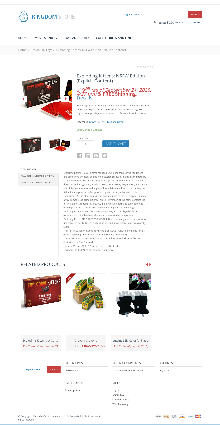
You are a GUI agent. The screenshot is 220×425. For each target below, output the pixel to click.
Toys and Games (77, 38)
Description (28, 169)
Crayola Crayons (86, 340)
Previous (141, 66)
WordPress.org (120, 404)
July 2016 (164, 370)
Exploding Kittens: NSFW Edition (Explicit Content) (91, 50)
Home (22, 50)
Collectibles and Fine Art (117, 38)
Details (84, 97)
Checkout (197, 22)
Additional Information (36, 182)
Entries (118, 394)
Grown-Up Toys (41, 50)
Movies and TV (46, 38)
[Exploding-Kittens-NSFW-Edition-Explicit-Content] (44, 97)
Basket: (166, 22)
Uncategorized (73, 390)
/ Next (150, 66)
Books (23, 38)
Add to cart (116, 143)
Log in (115, 390)
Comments (120, 399)
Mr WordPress (119, 370)
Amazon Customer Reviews (37, 175)
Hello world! (71, 370)
